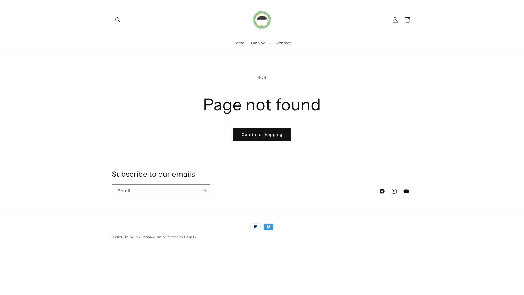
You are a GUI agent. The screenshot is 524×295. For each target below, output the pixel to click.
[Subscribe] (204, 190)
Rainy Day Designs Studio (145, 237)
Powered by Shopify (180, 237)
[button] (118, 20)
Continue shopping (262, 134)
